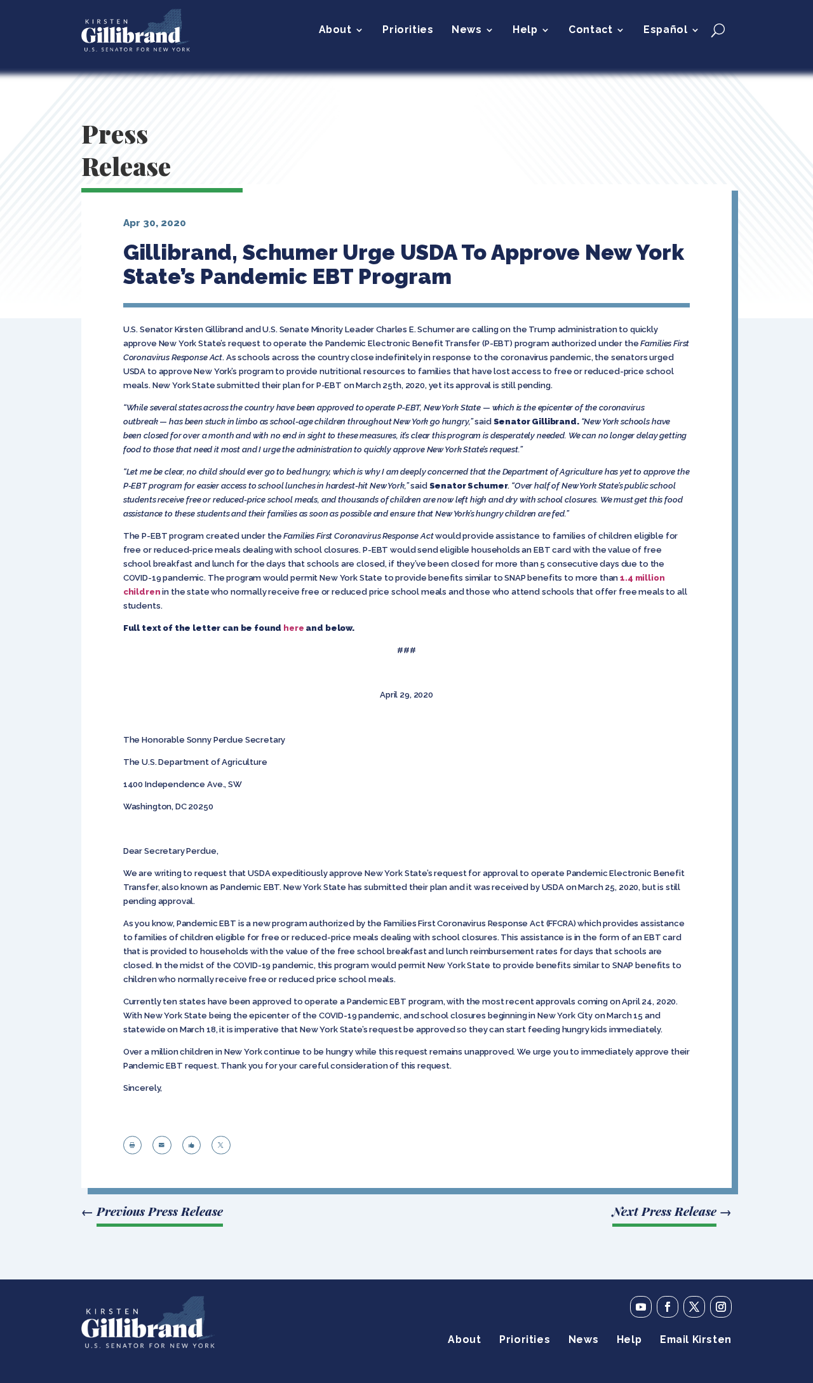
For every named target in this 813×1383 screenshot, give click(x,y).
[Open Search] (718, 29)
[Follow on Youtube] (641, 1307)
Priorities (407, 30)
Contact (590, 30)
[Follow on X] (694, 1307)
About (335, 30)
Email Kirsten (696, 1340)
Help (525, 30)
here (293, 628)
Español (665, 30)
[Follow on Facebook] (667, 1307)
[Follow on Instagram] (721, 1307)
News (466, 30)
